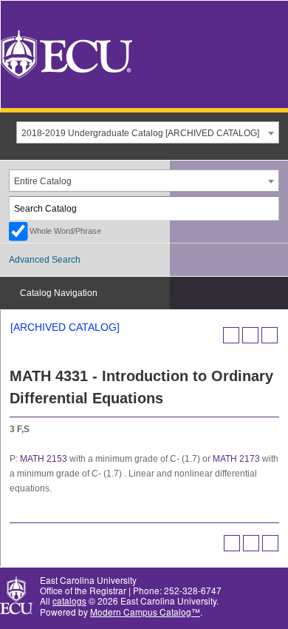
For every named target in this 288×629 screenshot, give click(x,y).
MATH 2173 (236, 459)
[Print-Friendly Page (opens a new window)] (250, 335)
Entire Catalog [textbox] (43, 181)
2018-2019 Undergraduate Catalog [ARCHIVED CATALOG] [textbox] (140, 133)
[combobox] (147, 132)
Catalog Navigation (58, 293)
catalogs (69, 600)
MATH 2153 (43, 459)
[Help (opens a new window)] (269, 335)
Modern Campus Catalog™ (145, 611)
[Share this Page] (231, 335)
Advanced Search (44, 260)
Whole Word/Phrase (65, 230)
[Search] (268, 208)
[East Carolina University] (66, 52)
